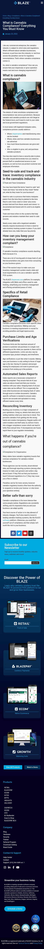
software (6, 520)
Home (5, 16)
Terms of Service (24, 943)
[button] (42, 3)
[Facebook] (13, 533)
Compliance (15, 16)
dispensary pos (17, 280)
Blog (9, 16)
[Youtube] (25, 533)
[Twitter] (19, 533)
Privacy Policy (37, 943)
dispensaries (17, 134)
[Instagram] (31, 533)
